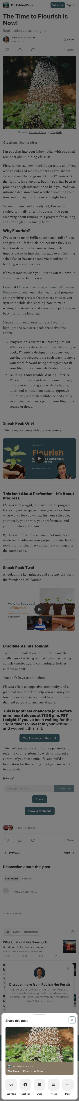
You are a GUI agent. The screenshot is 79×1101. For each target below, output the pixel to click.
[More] (68, 1085)
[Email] (39, 1085)
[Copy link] (11, 1085)
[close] (72, 1020)
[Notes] (54, 1085)
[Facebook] (25, 1085)
